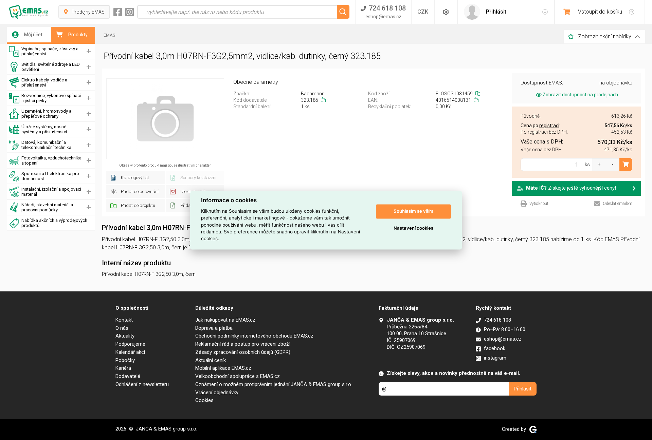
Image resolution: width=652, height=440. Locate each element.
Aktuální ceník (210, 360)
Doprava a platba (214, 328)
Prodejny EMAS (88, 12)
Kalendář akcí (130, 352)
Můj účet (33, 34)
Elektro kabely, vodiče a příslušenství (44, 82)
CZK (422, 11)
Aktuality (124, 336)
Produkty (78, 34)
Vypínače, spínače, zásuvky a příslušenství (49, 51)
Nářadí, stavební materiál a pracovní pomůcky (47, 207)
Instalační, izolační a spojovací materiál (51, 192)
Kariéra (123, 368)
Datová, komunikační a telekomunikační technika (46, 145)
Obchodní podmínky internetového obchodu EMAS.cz (254, 336)
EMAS (109, 35)
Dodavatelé (127, 376)
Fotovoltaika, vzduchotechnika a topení (51, 160)
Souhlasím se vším (413, 211)
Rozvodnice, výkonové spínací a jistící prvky (51, 98)
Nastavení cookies (413, 228)
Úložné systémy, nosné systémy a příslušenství (44, 129)
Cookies (204, 400)
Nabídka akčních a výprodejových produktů (54, 223)
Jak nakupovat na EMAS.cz (225, 320)
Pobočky (125, 360)
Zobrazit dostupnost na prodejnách (580, 94)
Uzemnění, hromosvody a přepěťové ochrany (46, 114)
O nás (121, 328)
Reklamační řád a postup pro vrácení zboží (242, 344)
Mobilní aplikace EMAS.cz (223, 368)
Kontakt (124, 320)
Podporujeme (130, 344)
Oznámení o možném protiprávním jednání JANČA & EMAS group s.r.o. (273, 384)
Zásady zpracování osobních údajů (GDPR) (242, 352)
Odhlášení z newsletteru (142, 384)
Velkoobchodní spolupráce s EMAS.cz (237, 376)
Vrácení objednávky (216, 392)
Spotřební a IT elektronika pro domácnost (50, 176)
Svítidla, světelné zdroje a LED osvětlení (50, 67)
